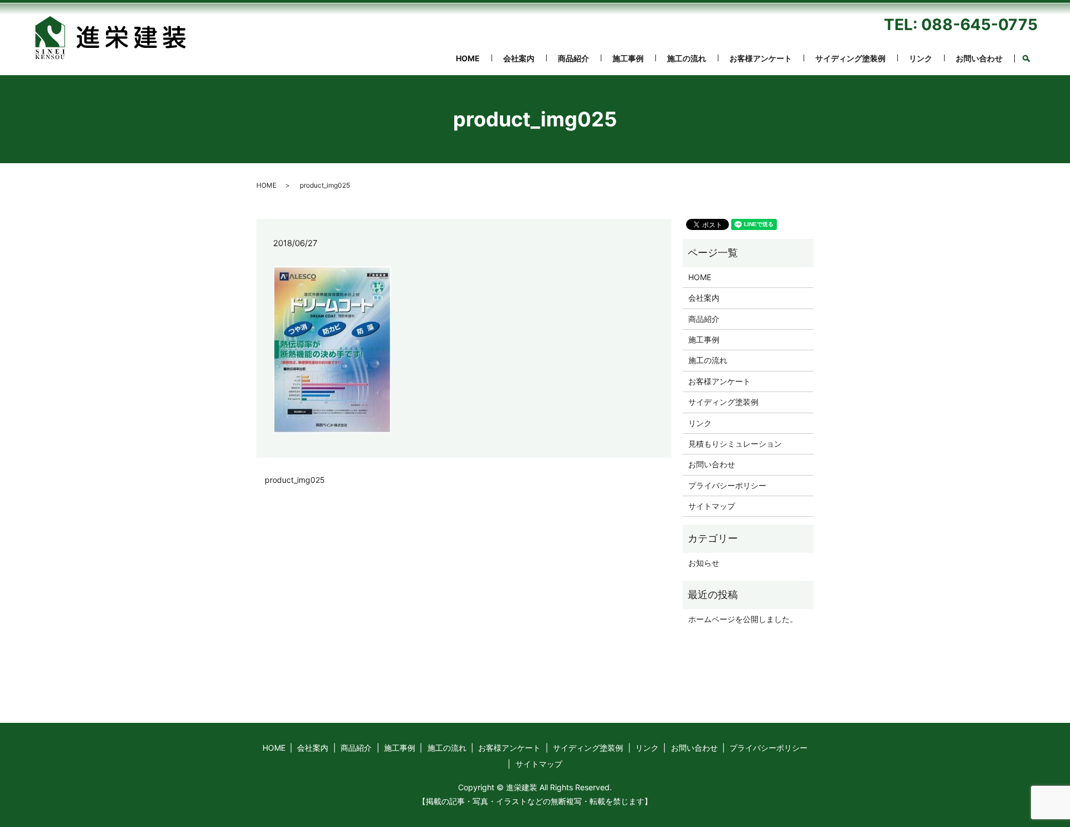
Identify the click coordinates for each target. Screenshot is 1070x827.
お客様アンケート (760, 58)
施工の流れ (686, 58)
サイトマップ (711, 506)
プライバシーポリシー (727, 485)
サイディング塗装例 (850, 58)
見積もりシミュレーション (735, 443)
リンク (920, 58)
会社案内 (518, 58)
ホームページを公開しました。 (742, 619)
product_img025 (295, 480)
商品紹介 (573, 58)
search (1032, 56)
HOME (468, 58)
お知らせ (703, 562)
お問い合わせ (979, 58)
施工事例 (628, 58)
